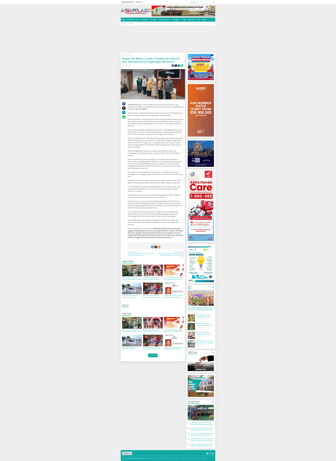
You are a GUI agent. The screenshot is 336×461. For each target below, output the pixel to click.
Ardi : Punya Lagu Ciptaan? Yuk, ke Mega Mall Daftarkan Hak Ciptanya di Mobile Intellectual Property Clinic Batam (173, 278)
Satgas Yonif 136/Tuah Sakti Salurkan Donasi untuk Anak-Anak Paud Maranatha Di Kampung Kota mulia (131, 278)
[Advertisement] (168, 39)
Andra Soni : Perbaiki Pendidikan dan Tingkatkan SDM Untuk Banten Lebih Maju (200, 364)
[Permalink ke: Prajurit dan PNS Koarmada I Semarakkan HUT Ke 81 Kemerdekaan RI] (132, 288)
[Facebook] (152, 247)
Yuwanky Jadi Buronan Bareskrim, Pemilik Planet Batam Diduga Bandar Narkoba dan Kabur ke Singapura (173, 296)
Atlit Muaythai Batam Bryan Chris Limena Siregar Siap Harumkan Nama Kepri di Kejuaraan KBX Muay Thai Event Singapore (202, 429)
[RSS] (159, 247)
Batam (123, 66)
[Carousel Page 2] (199, 369)
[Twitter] (155, 247)
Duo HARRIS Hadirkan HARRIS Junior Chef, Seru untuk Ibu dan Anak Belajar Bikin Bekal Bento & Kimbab (200, 309)
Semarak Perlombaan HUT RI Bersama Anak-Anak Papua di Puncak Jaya (151, 296)
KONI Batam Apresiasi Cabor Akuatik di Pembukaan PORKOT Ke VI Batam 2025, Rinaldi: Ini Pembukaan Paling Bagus (201, 445)
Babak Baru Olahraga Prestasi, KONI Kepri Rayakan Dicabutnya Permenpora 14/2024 (202, 439)
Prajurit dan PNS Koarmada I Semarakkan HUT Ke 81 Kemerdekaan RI (130, 296)
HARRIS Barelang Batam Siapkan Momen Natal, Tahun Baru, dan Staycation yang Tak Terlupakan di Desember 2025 (204, 325)
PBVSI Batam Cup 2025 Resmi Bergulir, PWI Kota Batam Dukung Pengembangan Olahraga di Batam (201, 424)
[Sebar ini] (173, 65)
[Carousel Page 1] (196, 369)
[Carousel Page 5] (205, 369)
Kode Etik (177, 458)
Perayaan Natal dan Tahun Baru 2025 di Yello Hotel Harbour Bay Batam (203, 316)
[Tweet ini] (176, 65)
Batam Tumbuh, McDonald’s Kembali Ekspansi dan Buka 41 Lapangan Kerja (151, 278)
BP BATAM (127, 66)
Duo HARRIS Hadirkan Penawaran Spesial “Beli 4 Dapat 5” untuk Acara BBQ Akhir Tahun (205, 333)
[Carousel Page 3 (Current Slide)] (201, 369)
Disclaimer (184, 458)
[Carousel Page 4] (203, 369)
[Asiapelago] (136, 11)
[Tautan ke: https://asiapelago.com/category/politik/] (213, 352)
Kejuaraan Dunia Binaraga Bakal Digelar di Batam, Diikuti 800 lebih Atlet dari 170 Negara (201, 434)
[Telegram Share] (179, 65)
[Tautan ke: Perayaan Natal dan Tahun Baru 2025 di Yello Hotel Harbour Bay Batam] (191, 318)
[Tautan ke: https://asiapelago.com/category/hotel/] (213, 287)
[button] (213, 2)
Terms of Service (193, 458)
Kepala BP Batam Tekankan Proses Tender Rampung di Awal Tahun (141, 253)
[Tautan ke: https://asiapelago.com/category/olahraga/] (213, 402)
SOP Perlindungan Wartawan (166, 458)
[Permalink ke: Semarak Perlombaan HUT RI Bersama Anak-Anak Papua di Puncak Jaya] (153, 288)
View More (153, 355)
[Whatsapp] (182, 65)
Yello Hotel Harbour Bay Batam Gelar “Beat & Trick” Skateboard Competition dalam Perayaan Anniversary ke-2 (205, 342)
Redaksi (155, 458)
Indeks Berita (202, 458)
